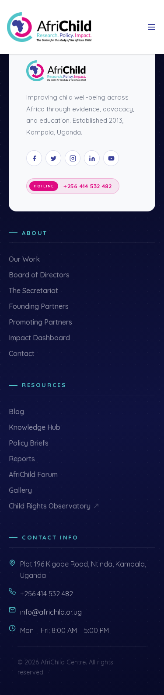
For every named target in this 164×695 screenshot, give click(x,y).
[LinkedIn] (92, 158)
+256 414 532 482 (87, 186)
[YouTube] (111, 158)
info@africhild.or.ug (51, 612)
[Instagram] (72, 158)
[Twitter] (53, 158)
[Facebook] (34, 158)
